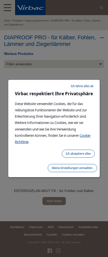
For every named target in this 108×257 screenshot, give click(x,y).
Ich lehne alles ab (82, 86)
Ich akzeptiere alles (78, 153)
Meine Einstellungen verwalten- (72, 168)
